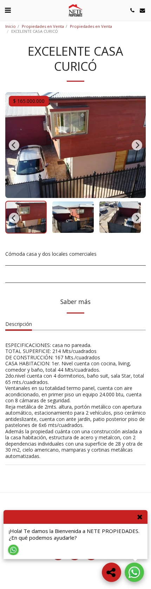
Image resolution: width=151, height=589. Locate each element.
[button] (8, 10)
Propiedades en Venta (43, 26)
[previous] (14, 145)
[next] (137, 145)
